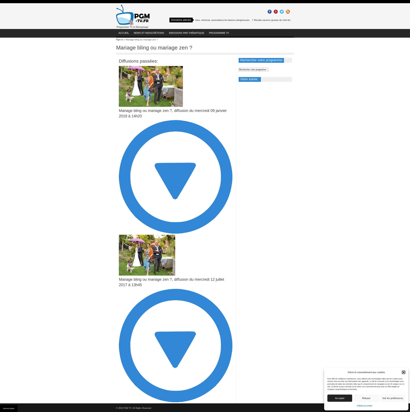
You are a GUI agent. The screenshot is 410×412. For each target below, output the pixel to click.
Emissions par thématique (186, 33)
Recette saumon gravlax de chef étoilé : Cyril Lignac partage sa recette (280, 20)
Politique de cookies (364, 405)
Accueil (124, 33)
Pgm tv (119, 39)
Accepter (339, 398)
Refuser (366, 398)
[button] (403, 372)
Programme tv (219, 33)
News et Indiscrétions (149, 33)
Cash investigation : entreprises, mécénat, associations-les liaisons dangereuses (199, 20)
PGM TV (127, 408)
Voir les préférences (392, 398)
